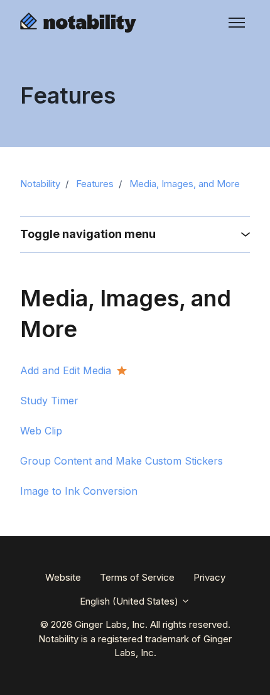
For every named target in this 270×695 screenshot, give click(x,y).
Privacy (209, 577)
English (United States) (130, 601)
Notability (40, 184)
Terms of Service (137, 577)
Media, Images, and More (184, 184)
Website (63, 577)
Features (95, 184)
